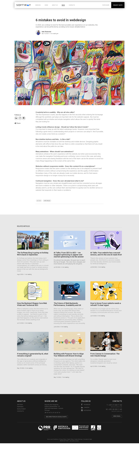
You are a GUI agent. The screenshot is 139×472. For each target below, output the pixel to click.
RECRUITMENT (21, 409)
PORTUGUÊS (105, 5)
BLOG (63, 5)
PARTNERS (20, 406)
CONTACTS (72, 5)
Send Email (117, 416)
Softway (20, 404)
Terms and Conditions (53, 439)
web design (47, 200)
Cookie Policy (70, 439)
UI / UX (39, 200)
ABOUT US (55, 5)
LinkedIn (86, 407)
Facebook (87, 404)
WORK (46, 5)
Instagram (87, 410)
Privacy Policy (62, 439)
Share (18, 123)
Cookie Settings (78, 439)
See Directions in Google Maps (56, 417)
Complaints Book (87, 439)
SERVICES (38, 5)
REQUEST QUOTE (117, 5)
